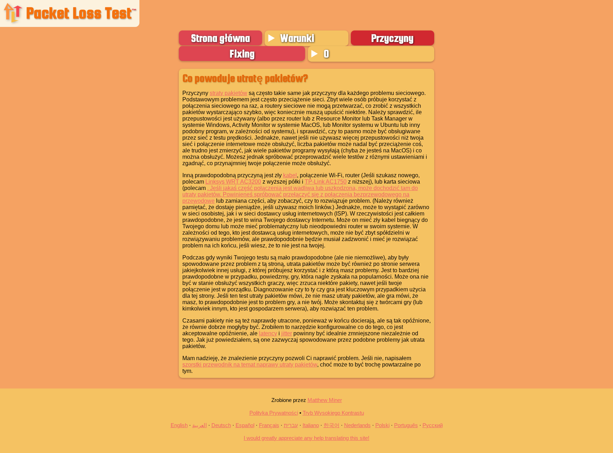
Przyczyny (392, 38)
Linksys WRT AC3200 (233, 182)
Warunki (297, 38)
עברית (291, 425)
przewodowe (198, 201)
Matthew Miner (325, 400)
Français (269, 425)
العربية (199, 425)
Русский (433, 425)
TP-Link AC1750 (326, 182)
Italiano (311, 425)
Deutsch (221, 425)
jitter (286, 333)
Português (406, 425)
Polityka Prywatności (273, 413)
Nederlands (357, 425)
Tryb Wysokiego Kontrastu (333, 413)
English (179, 425)
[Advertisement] (89, 169)
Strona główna (220, 38)
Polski (382, 425)
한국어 (331, 425)
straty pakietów (228, 93)
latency (268, 333)
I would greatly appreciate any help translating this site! (306, 438)
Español (245, 425)
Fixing (242, 53)
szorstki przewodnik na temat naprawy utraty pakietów (249, 365)
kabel (290, 175)
